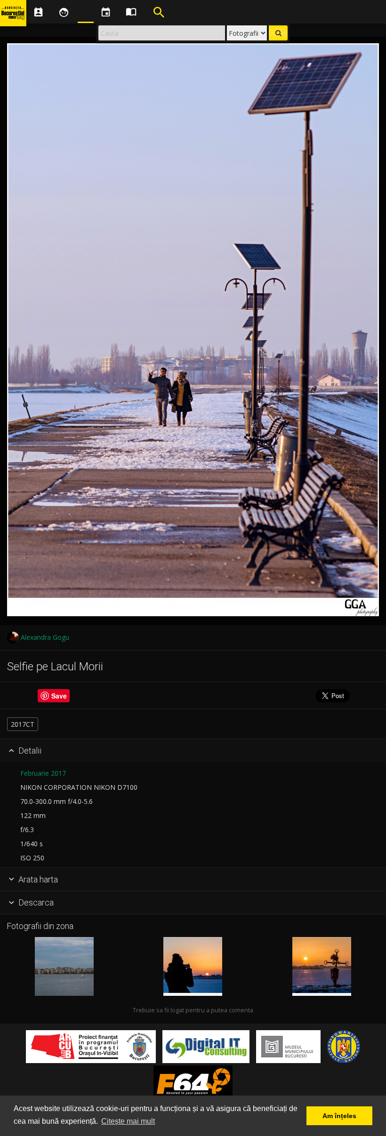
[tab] (193, 750)
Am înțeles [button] (339, 1116)
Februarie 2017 (43, 773)
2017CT (22, 724)
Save (59, 695)
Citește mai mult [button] (128, 1121)
